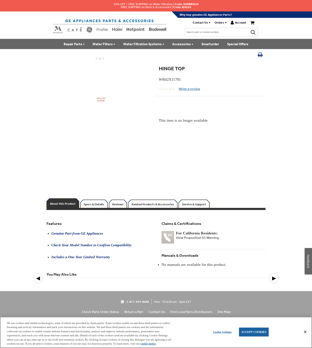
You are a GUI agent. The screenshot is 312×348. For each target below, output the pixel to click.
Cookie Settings (222, 332)
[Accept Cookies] (305, 332)
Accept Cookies (253, 332)
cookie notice (148, 343)
